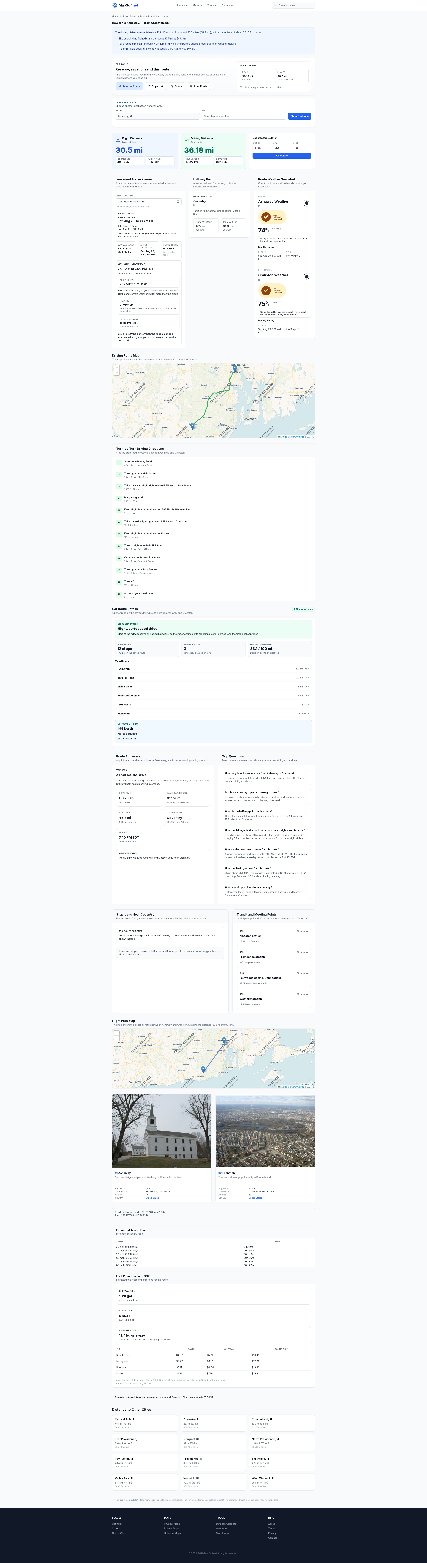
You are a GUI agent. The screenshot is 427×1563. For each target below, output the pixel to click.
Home (115, 16)
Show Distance (300, 116)
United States (129, 16)
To (203, 111)
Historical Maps (172, 1533)
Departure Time (124, 195)
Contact (272, 1537)
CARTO (310, 436)
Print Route (200, 86)
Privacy (272, 1533)
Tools (210, 5)
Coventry (199, 201)
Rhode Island (147, 16)
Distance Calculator (226, 1523)
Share (178, 86)
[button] (192, 426)
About (271, 1523)
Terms (271, 1528)
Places (181, 5)
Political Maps (171, 1528)
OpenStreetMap (297, 436)
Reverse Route (131, 86)
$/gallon (257, 143)
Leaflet (283, 436)
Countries (117, 1523)
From (119, 111)
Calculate (282, 155)
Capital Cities (119, 1533)
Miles (295, 143)
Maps (196, 5)
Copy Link (157, 86)
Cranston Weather (273, 275)
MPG (275, 143)
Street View (222, 1533)
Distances (228, 5)
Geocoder (222, 1528)
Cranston (228, 1173)
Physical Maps (172, 1523)
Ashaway (163, 16)
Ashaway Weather (273, 201)
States (115, 1528)
